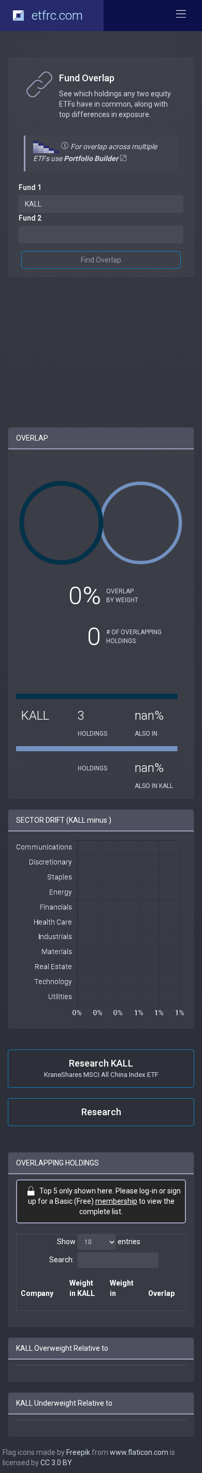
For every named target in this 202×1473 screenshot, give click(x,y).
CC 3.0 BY (56, 1463)
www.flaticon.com (139, 1452)
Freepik (78, 1452)
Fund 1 (30, 187)
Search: (61, 1260)
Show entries (98, 1241)
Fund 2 (30, 218)
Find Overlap (101, 260)
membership (116, 1201)
